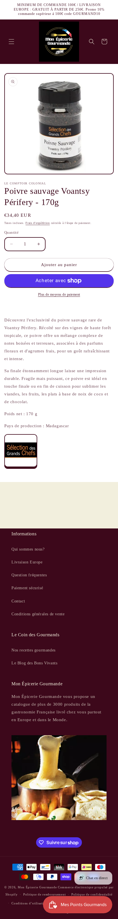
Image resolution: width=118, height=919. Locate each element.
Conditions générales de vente (37, 614)
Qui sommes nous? (28, 549)
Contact (18, 601)
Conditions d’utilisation (29, 903)
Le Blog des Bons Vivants (34, 663)
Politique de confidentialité (92, 894)
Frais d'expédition (37, 223)
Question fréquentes (29, 575)
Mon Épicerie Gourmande (37, 887)
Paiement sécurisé (27, 588)
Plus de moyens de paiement (59, 294)
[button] (11, 41)
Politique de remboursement (44, 894)
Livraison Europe (27, 562)
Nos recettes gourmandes (33, 650)
